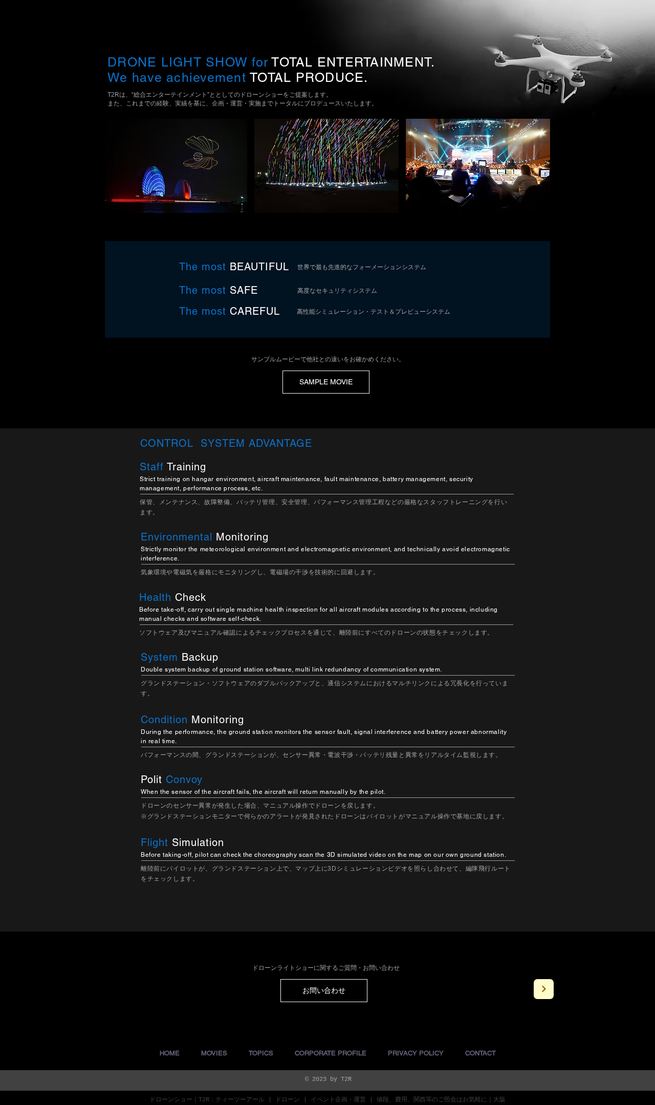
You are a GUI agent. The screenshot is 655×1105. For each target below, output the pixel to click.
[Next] (544, 989)
